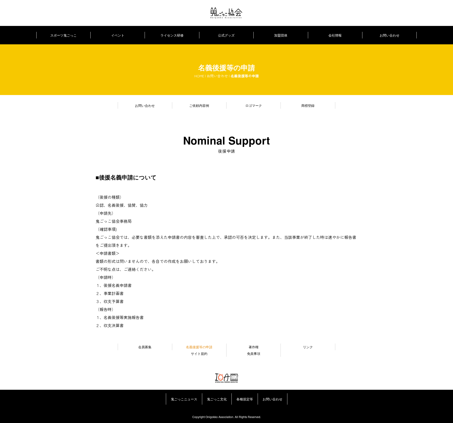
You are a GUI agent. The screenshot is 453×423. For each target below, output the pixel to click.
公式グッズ (226, 35)
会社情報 (335, 35)
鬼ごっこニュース (184, 399)
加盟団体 (280, 35)
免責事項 (253, 353)
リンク (308, 346)
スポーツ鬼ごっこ (63, 35)
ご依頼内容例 (199, 105)
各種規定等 (244, 399)
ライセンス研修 (172, 35)
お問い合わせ (389, 35)
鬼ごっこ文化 (217, 399)
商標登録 (308, 105)
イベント (117, 35)
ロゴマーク (253, 105)
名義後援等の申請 (199, 346)
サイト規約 (199, 353)
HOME (199, 75)
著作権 (254, 346)
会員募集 (144, 346)
